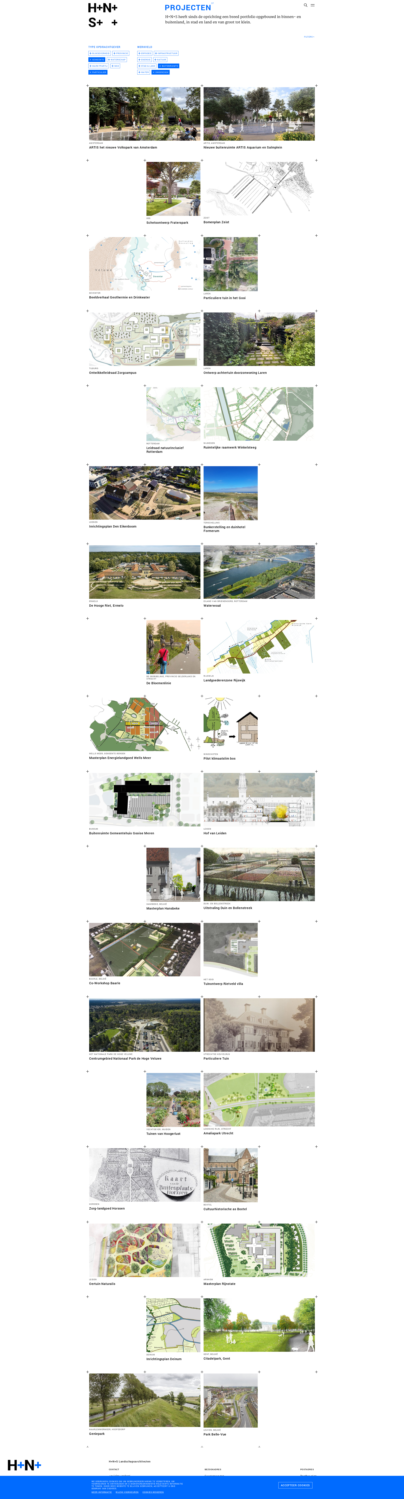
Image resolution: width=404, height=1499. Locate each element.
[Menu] (312, 5)
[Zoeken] (305, 5)
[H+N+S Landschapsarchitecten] (24, 1473)
